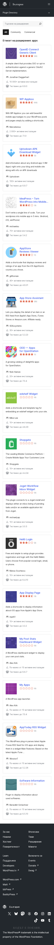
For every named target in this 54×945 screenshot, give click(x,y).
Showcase (33, 831)
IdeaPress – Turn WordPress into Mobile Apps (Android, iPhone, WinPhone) (33, 200)
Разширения (34, 841)
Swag (32, 870)
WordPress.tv (11, 870)
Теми (31, 836)
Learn (5, 855)
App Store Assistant (31, 298)
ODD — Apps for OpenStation (29, 349)
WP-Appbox (27, 99)
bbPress (8, 889)
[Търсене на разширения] (40, 24)
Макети (32, 846)
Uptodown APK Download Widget (30, 150)
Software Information (32, 780)
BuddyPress (10, 894)
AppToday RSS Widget (33, 727)
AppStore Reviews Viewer (29, 250)
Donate (33, 865)
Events (31, 860)
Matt (7, 884)
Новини (7, 836)
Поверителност (11, 846)
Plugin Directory (10, 12)
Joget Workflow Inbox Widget (29, 487)
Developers (8, 865)
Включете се (35, 855)
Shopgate (25, 439)
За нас (6, 831)
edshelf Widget (29, 393)
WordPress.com (12, 879)
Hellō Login (26, 539)
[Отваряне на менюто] (49, 4)
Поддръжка (9, 860)
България (14, 906)
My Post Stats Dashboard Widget (31, 640)
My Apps (25, 684)
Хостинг (7, 841)
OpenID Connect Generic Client (29, 51)
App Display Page (30, 592)
